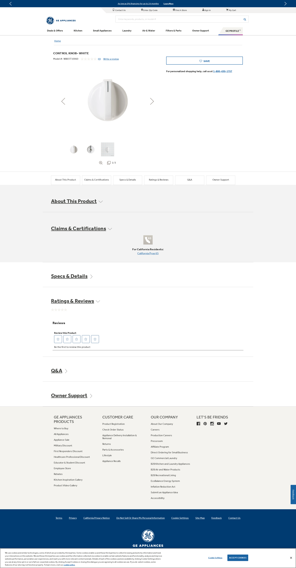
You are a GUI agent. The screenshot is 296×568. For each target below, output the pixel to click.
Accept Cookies (238, 558)
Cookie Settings (215, 558)
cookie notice (69, 565)
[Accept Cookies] (291, 557)
